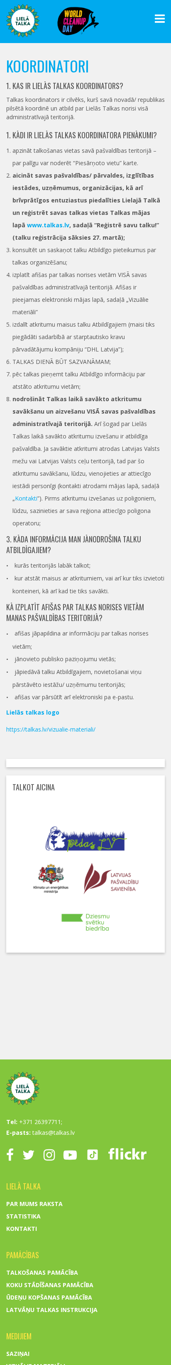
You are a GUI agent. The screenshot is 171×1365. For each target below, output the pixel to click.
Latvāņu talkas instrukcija (52, 1310)
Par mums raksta (34, 1204)
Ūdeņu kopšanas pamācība (49, 1297)
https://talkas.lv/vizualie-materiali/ (50, 729)
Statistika (23, 1216)
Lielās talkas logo (32, 712)
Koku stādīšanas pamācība (49, 1285)
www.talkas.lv (48, 225)
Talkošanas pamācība (42, 1272)
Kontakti (26, 498)
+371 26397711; (40, 1122)
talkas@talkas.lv (53, 1132)
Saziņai (17, 1354)
